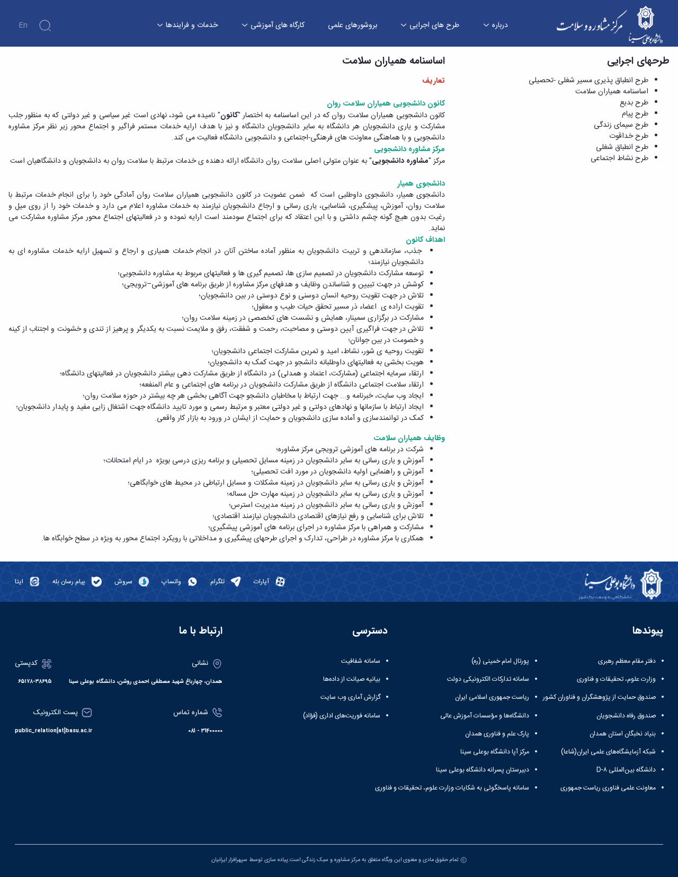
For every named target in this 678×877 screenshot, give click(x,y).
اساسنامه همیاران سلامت (611, 91)
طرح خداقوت (628, 136)
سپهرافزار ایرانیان (229, 859)
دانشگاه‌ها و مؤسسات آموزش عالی (484, 716)
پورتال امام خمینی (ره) (500, 661)
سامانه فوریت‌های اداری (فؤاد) (341, 716)
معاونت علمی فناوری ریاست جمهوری (608, 788)
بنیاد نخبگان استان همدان (623, 734)
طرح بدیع (634, 103)
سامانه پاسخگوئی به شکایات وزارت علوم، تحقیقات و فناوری (452, 788)
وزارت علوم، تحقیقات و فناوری (616, 679)
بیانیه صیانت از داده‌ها (351, 679)
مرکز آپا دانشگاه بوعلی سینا (494, 752)
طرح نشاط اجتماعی (619, 158)
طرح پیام (635, 114)
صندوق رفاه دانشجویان (626, 716)
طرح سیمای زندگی (621, 125)
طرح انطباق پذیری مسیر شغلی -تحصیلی (588, 80)
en (23, 25)
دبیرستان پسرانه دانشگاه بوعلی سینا (482, 770)
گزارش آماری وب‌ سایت (350, 697)
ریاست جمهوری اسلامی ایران (492, 697)
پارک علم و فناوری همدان (497, 734)
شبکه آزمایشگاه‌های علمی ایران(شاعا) (608, 752)
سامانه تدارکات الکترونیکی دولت (488, 679)
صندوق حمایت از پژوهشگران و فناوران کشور (599, 697)
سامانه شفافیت (360, 661)
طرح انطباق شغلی (622, 147)
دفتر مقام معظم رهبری (627, 661)
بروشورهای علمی (352, 25)
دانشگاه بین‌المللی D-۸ (626, 770)
